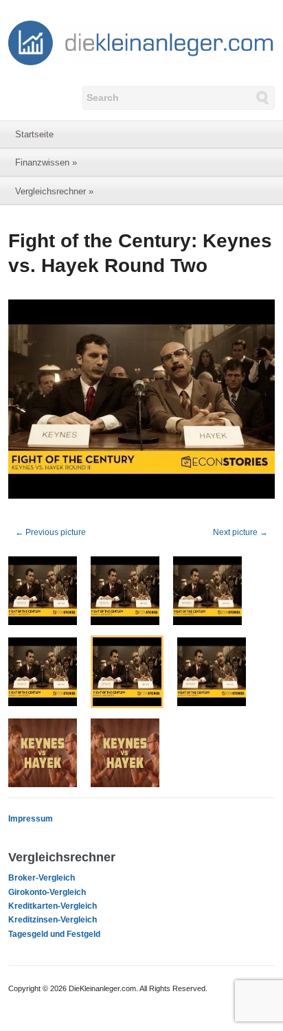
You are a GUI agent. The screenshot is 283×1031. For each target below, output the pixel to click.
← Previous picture (50, 532)
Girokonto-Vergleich (47, 892)
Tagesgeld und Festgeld (54, 934)
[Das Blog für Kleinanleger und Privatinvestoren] (141, 41)
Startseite (34, 134)
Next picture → (240, 532)
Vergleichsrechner (54, 191)
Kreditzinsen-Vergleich (52, 920)
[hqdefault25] (141, 401)
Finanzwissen (46, 162)
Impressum (30, 819)
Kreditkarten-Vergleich (52, 906)
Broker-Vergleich (41, 878)
